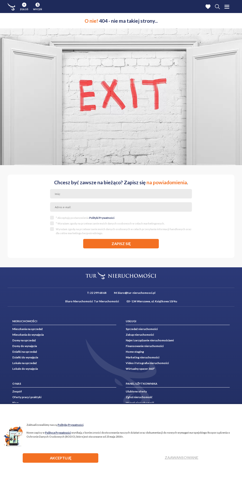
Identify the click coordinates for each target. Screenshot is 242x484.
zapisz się (121, 243)
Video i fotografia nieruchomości (147, 363)
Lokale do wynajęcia (25, 368)
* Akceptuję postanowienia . (85, 217)
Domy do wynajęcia (24, 346)
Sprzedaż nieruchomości (142, 329)
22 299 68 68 (98, 293)
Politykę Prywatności (70, 424)
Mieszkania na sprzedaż (27, 329)
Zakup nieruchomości (140, 334)
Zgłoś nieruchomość (139, 397)
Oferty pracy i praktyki (26, 397)
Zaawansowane (181, 457)
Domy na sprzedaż (24, 340)
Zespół (17, 391)
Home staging (135, 351)
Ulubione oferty (136, 391)
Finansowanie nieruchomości (145, 346)
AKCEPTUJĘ (60, 458)
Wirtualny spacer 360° (140, 368)
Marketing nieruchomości (142, 357)
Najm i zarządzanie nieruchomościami (150, 340)
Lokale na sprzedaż (24, 363)
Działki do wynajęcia (25, 357)
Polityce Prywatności (58, 432)
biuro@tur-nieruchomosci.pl (136, 293)
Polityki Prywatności (101, 217)
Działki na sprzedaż (24, 351)
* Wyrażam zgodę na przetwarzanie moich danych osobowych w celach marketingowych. (110, 223)
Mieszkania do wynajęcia (28, 334)
